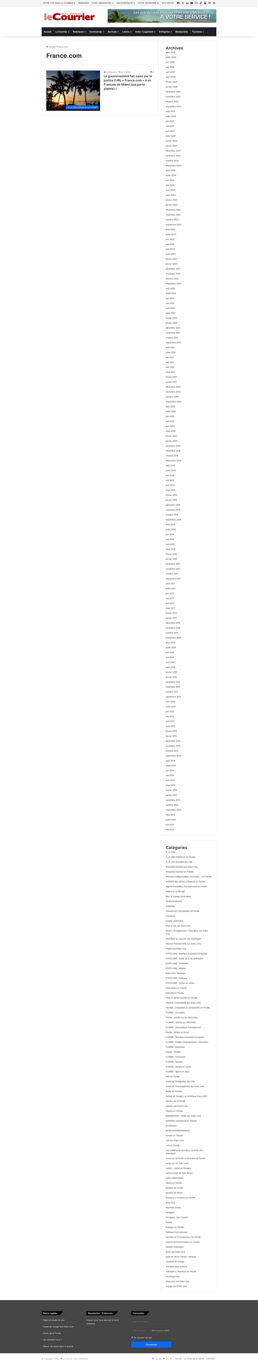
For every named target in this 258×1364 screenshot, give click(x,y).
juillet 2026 (171, 57)
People (169, 1222)
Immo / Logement (144, 31)
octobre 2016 (172, 633)
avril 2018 (170, 544)
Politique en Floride (175, 1227)
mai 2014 (170, 775)
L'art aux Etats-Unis (175, 1140)
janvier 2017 (171, 618)
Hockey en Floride (174, 1111)
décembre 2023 (173, 210)
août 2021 (170, 347)
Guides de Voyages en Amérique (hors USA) (186, 1096)
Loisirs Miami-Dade (174, 1178)
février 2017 (171, 613)
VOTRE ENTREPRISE (147, 3)
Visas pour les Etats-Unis (177, 1281)
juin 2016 (170, 652)
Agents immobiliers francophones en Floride (186, 886)
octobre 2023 (172, 219)
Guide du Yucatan (174, 1091)
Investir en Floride (174, 1135)
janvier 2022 (171, 323)
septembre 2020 (173, 401)
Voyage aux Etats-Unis (176, 1286)
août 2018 (170, 524)
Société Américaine (175, 1247)
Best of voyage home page (178, 896)
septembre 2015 (173, 696)
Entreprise (164, 31)
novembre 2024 (173, 155)
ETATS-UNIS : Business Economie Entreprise (186, 953)
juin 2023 (170, 239)
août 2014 (170, 760)
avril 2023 (170, 249)
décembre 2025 (173, 91)
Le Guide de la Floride (194, 1358)
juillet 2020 (171, 411)
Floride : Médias (173, 1052)
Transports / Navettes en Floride (181, 1271)
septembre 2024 (173, 165)
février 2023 (171, 259)
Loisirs (125, 31)
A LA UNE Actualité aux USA (179, 862)
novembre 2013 (173, 800)
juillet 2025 (171, 116)
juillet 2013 (171, 819)
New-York (170, 1202)
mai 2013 (170, 829)
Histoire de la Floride (175, 1101)
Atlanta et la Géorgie (175, 891)
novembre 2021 (173, 332)
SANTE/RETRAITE (125, 3)
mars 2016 (170, 667)
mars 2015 (170, 726)
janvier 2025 (171, 146)
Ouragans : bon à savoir (177, 1217)
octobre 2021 (172, 337)
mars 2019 (170, 490)
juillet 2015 (171, 706)
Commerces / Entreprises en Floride (182, 911)
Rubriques (78, 31)
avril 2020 (170, 426)
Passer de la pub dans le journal (58, 1346)
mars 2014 (170, 785)
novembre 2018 (173, 510)
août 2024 (170, 170)
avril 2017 (170, 603)
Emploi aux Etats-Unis (176, 948)
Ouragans (170, 1212)
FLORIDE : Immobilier (175, 1047)
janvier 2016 (171, 677)
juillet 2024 (171, 175)
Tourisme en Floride (175, 1261)
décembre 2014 (173, 741)
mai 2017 (170, 598)
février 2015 (171, 731)
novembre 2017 (173, 569)
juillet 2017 (171, 588)
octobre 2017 (172, 574)
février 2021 (171, 377)
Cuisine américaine (174, 921)
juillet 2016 (171, 647)
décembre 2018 (173, 505)
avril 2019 (170, 485)
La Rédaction (111, 72)
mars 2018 (170, 549)
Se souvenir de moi (142, 1337)
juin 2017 (170, 593)
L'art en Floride (173, 1145)
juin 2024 (170, 180)
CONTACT (211, 1358)
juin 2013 (170, 824)
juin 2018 (170, 534)
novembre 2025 (173, 96)
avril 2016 (170, 662)
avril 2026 (170, 72)
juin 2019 (170, 475)
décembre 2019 (173, 446)
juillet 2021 (171, 352)
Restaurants (181, 31)
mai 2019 (170, 480)
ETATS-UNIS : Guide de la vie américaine (184, 958)
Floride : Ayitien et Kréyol (177, 1032)
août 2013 (170, 815)
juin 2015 (170, 711)
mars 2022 (171, 313)
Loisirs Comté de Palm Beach (179, 1173)
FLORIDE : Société (174, 1062)
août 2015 (170, 701)
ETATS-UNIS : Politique (176, 978)
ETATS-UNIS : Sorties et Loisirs (180, 983)
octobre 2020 (172, 396)
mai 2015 (170, 716)
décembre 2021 (173, 328)
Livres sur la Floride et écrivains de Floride (185, 1158)
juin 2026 (170, 62)
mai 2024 (170, 185)
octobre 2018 (172, 514)
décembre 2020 (173, 387)
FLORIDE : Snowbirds (175, 1057)
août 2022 (170, 288)
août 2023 (170, 229)
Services (112, 31)
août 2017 (170, 583)
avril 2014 (170, 780)
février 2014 (171, 790)
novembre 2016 (173, 628)
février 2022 (171, 318)
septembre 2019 (173, 460)
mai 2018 (170, 539)
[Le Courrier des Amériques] (69, 16)
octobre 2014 (172, 751)
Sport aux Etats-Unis (175, 1252)
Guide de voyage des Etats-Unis (58, 1326)
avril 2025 (170, 131)
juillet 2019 (171, 470)
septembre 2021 (173, 342)
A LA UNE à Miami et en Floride (180, 857)
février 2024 (171, 200)
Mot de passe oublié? (160, 1330)
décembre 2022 (173, 269)
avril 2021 (170, 367)
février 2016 (171, 672)
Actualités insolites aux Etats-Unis (182, 867)
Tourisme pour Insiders (176, 1266)
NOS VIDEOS (167, 3)
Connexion (151, 1344)
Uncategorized (172, 1276)
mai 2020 (170, 421)
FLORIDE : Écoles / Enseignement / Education (187, 1042)
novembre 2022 (173, 273)
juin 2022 (170, 298)
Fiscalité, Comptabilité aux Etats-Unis (183, 1002)
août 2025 (170, 111)
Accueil (47, 31)
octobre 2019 (172, 455)
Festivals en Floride (175, 993)
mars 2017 (170, 608)
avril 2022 (170, 308)
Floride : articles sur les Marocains (182, 1017)
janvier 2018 (171, 559)
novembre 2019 (173, 451)
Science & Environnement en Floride (183, 1242)
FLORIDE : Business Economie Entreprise (185, 1037)
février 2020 (171, 436)
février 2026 (171, 82)
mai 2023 (170, 244)
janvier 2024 (171, 205)
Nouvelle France (173, 1207)
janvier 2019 (171, 500)
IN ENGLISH (171, 1125)
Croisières (170, 916)
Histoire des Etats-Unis (177, 1106)
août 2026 (170, 52)
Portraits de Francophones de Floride (183, 1237)
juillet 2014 (171, 765)
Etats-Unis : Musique (175, 973)
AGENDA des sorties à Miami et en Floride (185, 881)
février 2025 (171, 141)
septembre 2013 (173, 810)
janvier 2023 (171, 264)
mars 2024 (171, 195)
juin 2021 (170, 357)
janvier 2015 (171, 736)
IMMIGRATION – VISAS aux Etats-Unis (183, 1116)
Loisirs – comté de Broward (178, 1168)
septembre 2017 (173, 578)
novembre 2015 (173, 687)
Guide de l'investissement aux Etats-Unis (185, 1086)
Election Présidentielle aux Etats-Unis (183, 943)
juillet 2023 (171, 234)
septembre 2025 (173, 106)
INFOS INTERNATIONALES (178, 1130)
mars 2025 (171, 136)
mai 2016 (170, 657)
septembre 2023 (173, 224)
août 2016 (170, 642)
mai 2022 (170, 303)
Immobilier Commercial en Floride (181, 1121)
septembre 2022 (173, 283)
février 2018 (171, 554)
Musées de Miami (174, 1193)
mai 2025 (170, 126)
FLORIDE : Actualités (175, 1012)
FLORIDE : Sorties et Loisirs (178, 1066)
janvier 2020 (171, 441)
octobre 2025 (172, 101)
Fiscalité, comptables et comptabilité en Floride (188, 1007)
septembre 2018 (173, 519)
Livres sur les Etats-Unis (177, 1163)
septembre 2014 (173, 756)
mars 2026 (171, 77)
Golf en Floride (173, 1076)
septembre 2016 (173, 637)
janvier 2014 (171, 795)
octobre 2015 (172, 692)
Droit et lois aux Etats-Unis (178, 926)
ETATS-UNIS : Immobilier (177, 963)
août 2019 (170, 465)
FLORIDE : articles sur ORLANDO (181, 1022)
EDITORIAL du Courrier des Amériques (183, 939)
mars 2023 (171, 254)
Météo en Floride (174, 1183)
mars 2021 (170, 372)
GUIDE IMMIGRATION (101, 3)
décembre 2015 (173, 682)
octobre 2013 (172, 805)
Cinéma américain (174, 901)
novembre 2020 (173, 392)
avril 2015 (170, 721)
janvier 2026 (171, 87)
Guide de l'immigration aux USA (180, 1081)
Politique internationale (176, 1232)
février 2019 (171, 495)
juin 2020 (170, 416)
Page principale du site (53, 1320)
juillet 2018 (171, 529)
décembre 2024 (173, 151)
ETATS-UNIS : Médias (176, 968)
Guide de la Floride (52, 1333)
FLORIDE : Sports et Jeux (177, 1071)
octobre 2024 (172, 160)
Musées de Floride (174, 1188)
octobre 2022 (172, 278)
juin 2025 (170, 121)
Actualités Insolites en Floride (179, 871)
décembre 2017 (173, 564)
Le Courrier (61, 31)
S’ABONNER (83, 3)
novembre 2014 (173, 746)
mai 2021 (170, 362)
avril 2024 (170, 190)
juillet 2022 (171, 293)
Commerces (95, 31)
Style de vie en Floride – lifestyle (181, 1256)
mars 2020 (171, 431)
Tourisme (197, 31)
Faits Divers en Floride (176, 988)
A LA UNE (170, 852)
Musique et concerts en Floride (180, 1197)
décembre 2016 (173, 623)
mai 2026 (170, 67)
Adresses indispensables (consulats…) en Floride (189, 876)
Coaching (170, 906)
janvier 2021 (171, 382)
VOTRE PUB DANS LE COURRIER (58, 3)
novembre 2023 (173, 214)
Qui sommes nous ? (52, 1340)
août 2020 (170, 406)
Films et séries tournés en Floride (181, 998)
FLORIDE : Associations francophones (183, 1027)
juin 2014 (170, 770)
